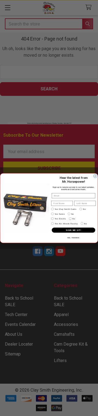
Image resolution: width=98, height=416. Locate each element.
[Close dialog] (95, 175)
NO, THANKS (73, 237)
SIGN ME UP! (73, 230)
